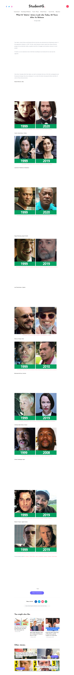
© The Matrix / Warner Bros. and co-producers (31, 129)
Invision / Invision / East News (50, 556)
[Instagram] (12, 6)
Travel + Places (35, 11)
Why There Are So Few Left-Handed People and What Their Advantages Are (20, 628)
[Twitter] (9, 6)
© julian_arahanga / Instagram (46, 518)
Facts (38, 588)
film (32, 44)
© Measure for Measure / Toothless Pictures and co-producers (46, 267)
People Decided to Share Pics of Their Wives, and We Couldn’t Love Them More (52, 634)
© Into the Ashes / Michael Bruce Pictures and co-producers (46, 552)
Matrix (17, 42)
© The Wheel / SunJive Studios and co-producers (46, 421)
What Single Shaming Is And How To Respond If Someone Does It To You (36, 634)
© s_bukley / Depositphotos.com (46, 455)
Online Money (43, 11)
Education (58, 11)
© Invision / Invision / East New (46, 129)
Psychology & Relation (26, 11)
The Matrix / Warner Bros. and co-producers (33, 556)
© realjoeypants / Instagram (46, 335)
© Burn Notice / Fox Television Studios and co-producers (46, 369)
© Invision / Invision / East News (46, 164)
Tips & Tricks (51, 11)
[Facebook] (6, 6)
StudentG (36, 6)
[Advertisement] (37, 32)
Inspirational (16, 11)
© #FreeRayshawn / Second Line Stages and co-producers (46, 215)
